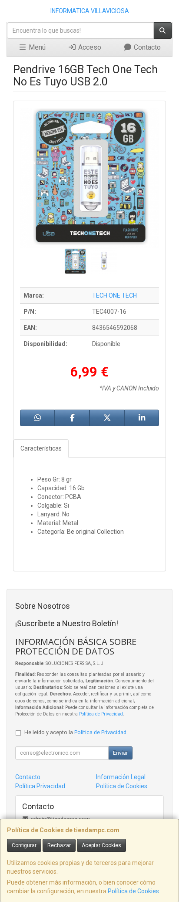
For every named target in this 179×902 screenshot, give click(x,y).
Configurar (24, 845)
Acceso (88, 47)
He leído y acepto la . (76, 732)
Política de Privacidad (101, 714)
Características (41, 448)
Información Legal (121, 776)
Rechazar (59, 845)
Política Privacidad (40, 786)
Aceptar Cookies (101, 845)
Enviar (120, 753)
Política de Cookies (133, 891)
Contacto (146, 47)
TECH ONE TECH (114, 295)
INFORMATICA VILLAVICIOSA (89, 10)
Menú (36, 47)
